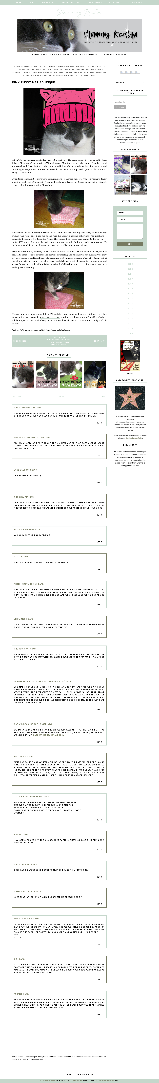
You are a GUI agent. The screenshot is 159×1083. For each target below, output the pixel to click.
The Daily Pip (21, 497)
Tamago (18, 557)
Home (18, 2)
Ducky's (53, 232)
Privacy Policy (85, 1075)
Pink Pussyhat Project (59, 340)
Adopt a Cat (48, 2)
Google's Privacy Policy (134, 438)
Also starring (94, 2)
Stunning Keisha (59, 345)
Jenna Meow (20, 619)
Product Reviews (71, 2)
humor (62, 337)
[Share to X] (98, 341)
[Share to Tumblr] (101, 341)
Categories (134, 2)
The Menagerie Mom (25, 408)
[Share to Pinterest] (103, 341)
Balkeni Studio (90, 1081)
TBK (116, 1081)
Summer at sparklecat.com (29, 437)
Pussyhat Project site (50, 317)
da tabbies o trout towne (28, 797)
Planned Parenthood (57, 239)
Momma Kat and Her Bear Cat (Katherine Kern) (39, 681)
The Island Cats (23, 864)
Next (104, 396)
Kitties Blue (21, 757)
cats (55, 337)
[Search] (143, 82)
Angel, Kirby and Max (25, 584)
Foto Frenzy (115, 2)
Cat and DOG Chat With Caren (30, 724)
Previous (16, 396)
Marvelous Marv (23, 919)
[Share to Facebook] (95, 341)
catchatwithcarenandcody (48, 735)
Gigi (16, 959)
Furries (18, 994)
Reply (100, 423)
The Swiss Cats (22, 649)
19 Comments (19, 341)
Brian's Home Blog (24, 530)
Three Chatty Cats (24, 891)
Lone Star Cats (22, 470)
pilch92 (18, 834)
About (31, 2)
